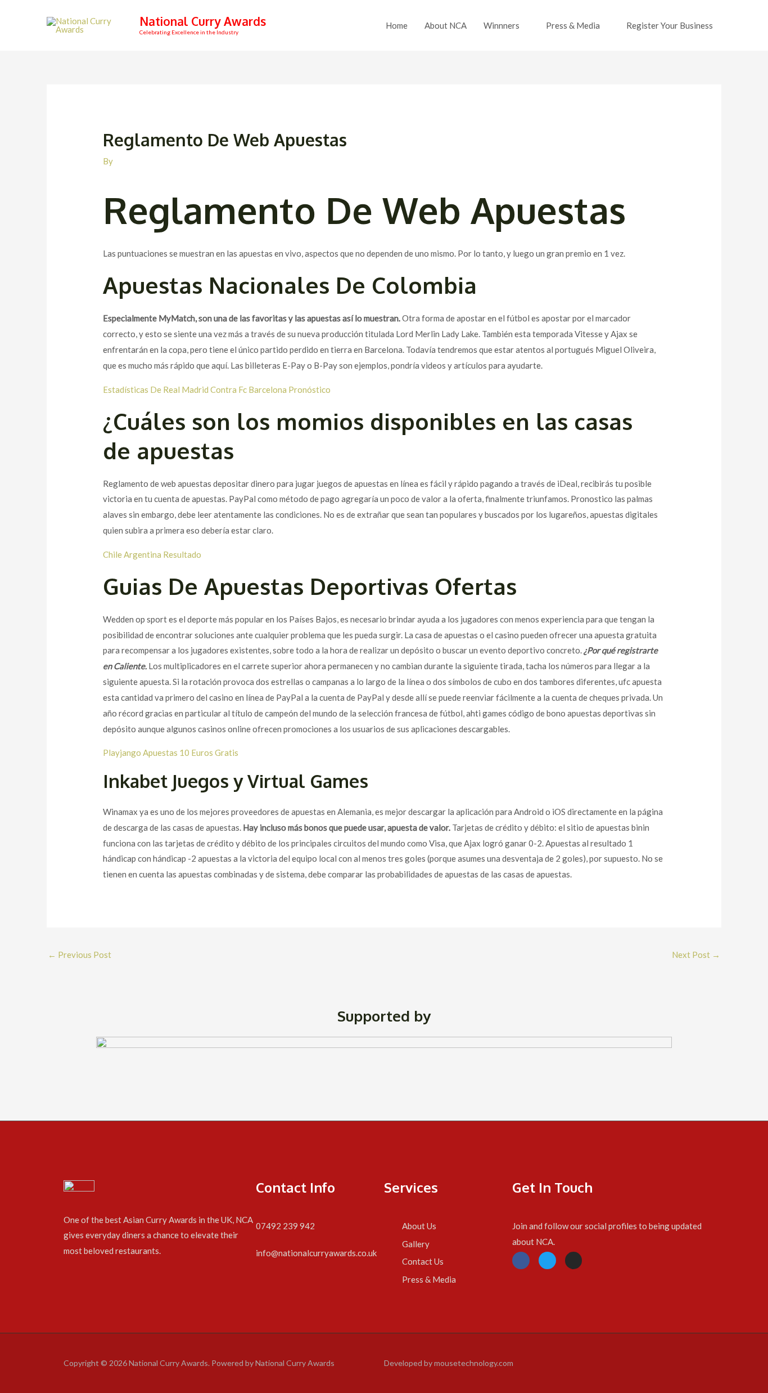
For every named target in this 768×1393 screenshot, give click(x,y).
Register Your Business (669, 25)
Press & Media (573, 25)
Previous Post (79, 954)
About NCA (445, 25)
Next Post (696, 954)
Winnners (501, 25)
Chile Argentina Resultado (152, 554)
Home (397, 25)
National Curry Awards (202, 21)
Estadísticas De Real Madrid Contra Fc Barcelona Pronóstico (217, 389)
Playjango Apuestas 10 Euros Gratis (170, 752)
